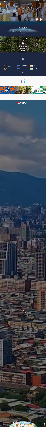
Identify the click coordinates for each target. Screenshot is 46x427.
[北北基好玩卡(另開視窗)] (38, 90)
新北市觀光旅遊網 (5, 1)
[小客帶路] (44, 425)
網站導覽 (35, 0)
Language (40, 0)
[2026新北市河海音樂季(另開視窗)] (7, 90)
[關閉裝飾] (23, 426)
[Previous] (21, 95)
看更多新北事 (23, 72)
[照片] (3, 19)
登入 (38, 0)
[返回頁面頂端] (44, 423)
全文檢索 (37, 0)
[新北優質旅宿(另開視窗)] (23, 90)
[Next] (25, 95)
